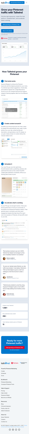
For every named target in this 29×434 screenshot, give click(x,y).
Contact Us (4, 421)
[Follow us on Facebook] (16, 430)
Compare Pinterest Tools (7, 384)
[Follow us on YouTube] (19, 430)
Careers (3, 419)
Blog (2, 404)
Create (3, 371)
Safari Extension (5, 410)
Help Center (4, 393)
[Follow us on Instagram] (13, 430)
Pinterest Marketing (6, 382)
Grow (2, 375)
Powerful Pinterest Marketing (9, 368)
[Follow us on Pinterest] (10, 430)
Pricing (3, 390)
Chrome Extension (6, 406)
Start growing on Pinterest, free (17, 2)
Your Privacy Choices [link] (19, 426)
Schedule (3, 373)
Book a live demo (7, 31)
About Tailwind (5, 417)
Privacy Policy (10, 426)
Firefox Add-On (5, 408)
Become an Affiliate (6, 397)
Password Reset (5, 395)
